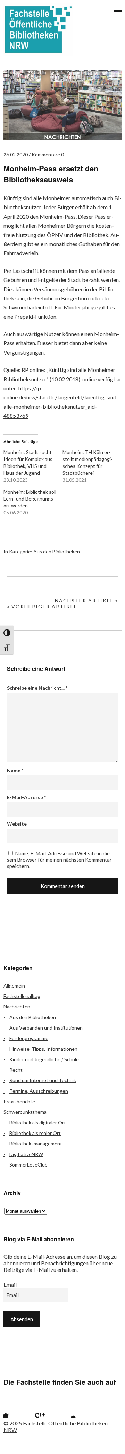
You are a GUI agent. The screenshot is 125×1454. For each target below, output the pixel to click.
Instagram (49, 1409)
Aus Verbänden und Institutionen (46, 1028)
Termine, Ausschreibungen (38, 1091)
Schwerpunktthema (25, 1112)
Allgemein (14, 986)
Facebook (12, 1409)
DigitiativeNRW (26, 1154)
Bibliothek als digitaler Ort (37, 1123)
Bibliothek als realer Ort (35, 1133)
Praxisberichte (19, 1101)
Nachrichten (16, 1006)
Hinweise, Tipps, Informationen (43, 1049)
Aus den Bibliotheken (56, 551)
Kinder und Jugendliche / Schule (44, 1059)
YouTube (67, 1409)
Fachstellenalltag (21, 996)
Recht (16, 1070)
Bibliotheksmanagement (35, 1143)
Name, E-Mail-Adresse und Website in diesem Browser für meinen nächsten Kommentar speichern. (59, 859)
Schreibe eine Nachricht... (37, 688)
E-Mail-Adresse (26, 797)
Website (17, 824)
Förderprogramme (28, 1038)
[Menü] (115, 10)
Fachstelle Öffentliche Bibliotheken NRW (38, 29)
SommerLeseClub (28, 1165)
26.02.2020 (15, 154)
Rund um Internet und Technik (42, 1080)
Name (15, 770)
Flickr (30, 1409)
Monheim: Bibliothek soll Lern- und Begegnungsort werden (29, 499)
